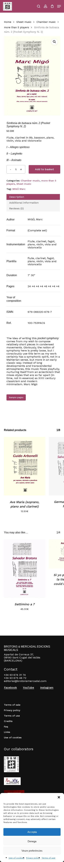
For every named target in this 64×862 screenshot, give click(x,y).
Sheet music (23, 22)
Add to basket (44, 169)
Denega (32, 841)
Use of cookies (16, 858)
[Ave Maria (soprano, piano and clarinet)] (24, 466)
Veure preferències (32, 850)
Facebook (10, 687)
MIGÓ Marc (18, 189)
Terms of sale (12, 704)
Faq (6, 726)
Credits (8, 721)
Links (7, 732)
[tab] (33, 197)
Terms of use (48, 858)
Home (7, 22)
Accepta (32, 831)
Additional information (24, 202)
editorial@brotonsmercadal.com (25, 681)
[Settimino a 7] (24, 568)
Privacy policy (33, 858)
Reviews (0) (16, 208)
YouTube (28, 687)
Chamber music (46, 22)
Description (16, 196)
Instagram (46, 687)
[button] (59, 797)
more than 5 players (16, 27)
